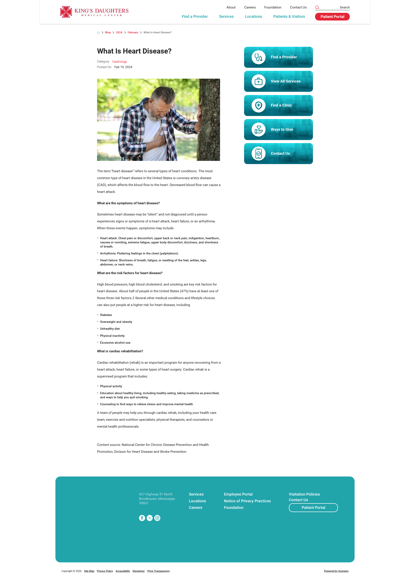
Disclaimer (139, 571)
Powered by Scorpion (336, 571)
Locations (253, 16)
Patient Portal (313, 507)
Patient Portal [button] (332, 16)
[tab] (194, 18)
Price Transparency (158, 571)
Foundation (272, 7)
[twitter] (150, 518)
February (133, 32)
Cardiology (119, 61)
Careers (250, 7)
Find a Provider (195, 16)
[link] (94, 12)
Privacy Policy (105, 571)
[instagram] (157, 518)
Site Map (89, 571)
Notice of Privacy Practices (247, 501)
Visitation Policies (304, 494)
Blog (108, 32)
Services (226, 16)
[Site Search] (317, 7)
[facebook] (142, 518)
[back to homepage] (98, 32)
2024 (119, 32)
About (231, 7)
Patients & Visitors (289, 16)
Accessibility (123, 571)
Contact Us (298, 7)
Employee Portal (238, 494)
